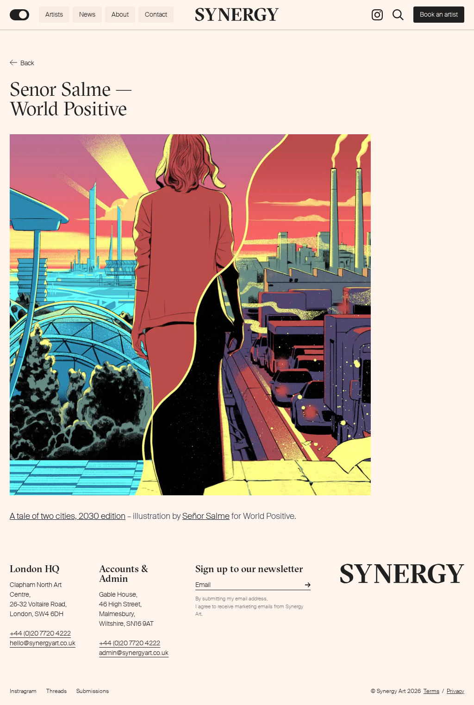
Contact (156, 14)
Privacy (455, 691)
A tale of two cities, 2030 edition (67, 516)
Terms (431, 691)
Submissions (92, 691)
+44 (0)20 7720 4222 (40, 633)
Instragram (23, 691)
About (120, 14)
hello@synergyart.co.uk (42, 643)
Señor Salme (206, 516)
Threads (56, 691)
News (87, 14)
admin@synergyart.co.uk (133, 653)
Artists (54, 14)
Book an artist (439, 14)
